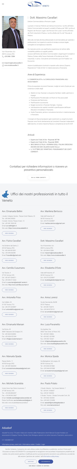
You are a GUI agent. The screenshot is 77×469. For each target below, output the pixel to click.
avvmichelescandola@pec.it (23, 400)
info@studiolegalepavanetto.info (55, 341)
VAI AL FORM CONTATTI (38, 177)
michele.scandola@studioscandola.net (19, 398)
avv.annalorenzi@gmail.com (54, 312)
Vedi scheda (9, 233)
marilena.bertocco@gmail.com (55, 223)
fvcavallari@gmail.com (13, 255)
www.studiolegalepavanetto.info (57, 344)
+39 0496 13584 (9, 56)
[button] (3, 4)
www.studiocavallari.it (11, 65)
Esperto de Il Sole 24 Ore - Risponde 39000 (45, 142)
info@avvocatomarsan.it (14, 339)
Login (43, 444)
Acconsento (45, 461)
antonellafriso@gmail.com (14, 309)
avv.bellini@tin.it (11, 226)
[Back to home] (38, 4)
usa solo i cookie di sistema (39, 465)
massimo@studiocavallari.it (13, 63)
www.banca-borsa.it (53, 405)
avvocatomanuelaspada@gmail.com (18, 368)
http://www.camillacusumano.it (18, 285)
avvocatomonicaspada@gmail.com (56, 371)
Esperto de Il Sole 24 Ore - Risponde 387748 (45, 140)
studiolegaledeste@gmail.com (55, 280)
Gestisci (31, 461)
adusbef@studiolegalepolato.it (55, 403)
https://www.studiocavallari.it (56, 255)
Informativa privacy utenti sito (11, 444)
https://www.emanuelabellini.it (18, 228)
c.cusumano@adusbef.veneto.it (16, 282)
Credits (38, 444)
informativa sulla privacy (51, 456)
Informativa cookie (28, 444)
